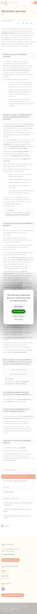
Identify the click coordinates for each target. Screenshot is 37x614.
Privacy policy (18, 319)
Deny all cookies (18, 316)
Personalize (18, 307)
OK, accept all (18, 311)
